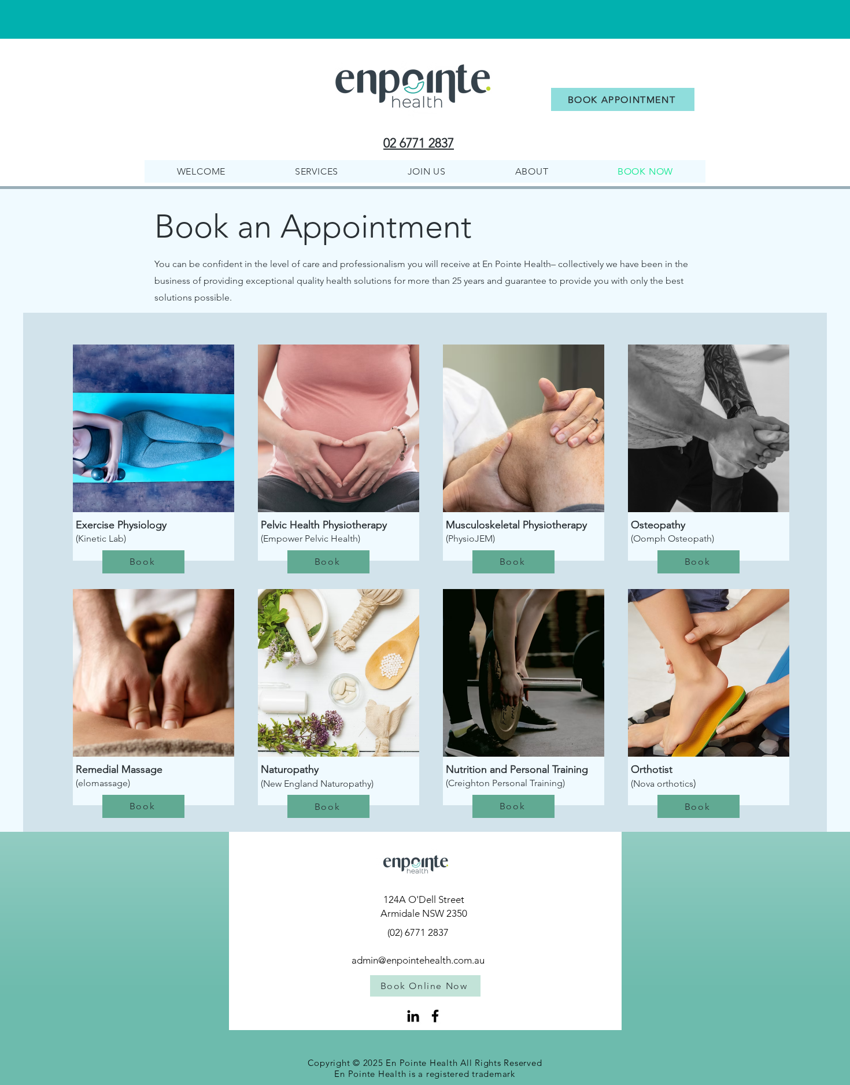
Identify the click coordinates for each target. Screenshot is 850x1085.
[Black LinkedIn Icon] (413, 1016)
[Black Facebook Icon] (435, 1016)
